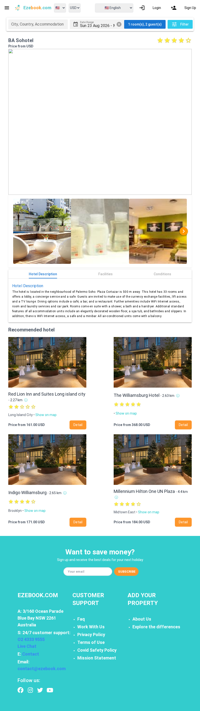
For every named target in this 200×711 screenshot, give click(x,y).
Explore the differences (156, 626)
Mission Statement (96, 657)
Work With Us (91, 626)
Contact (30, 654)
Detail (77, 425)
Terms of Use (91, 642)
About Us (141, 619)
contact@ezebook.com (42, 668)
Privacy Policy (91, 634)
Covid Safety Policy (97, 650)
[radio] (160, 40)
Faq (81, 619)
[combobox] (38, 24)
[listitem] (150, 8)
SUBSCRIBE (127, 571)
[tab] (43, 274)
